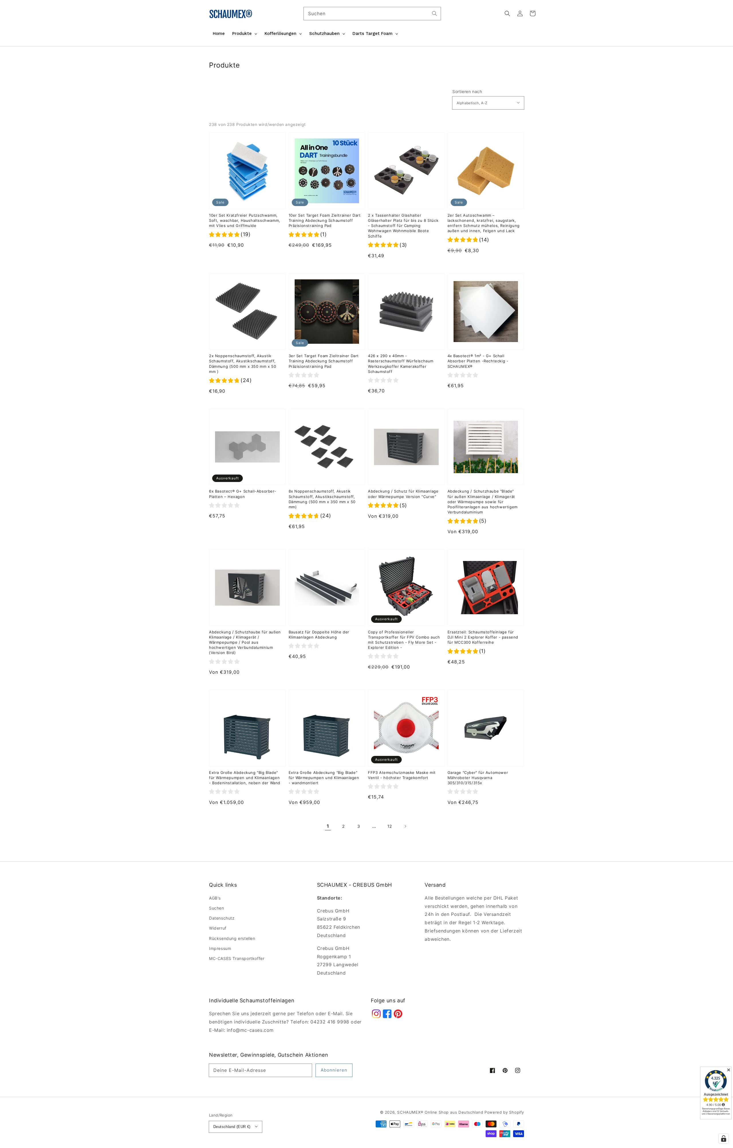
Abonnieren (334, 1070)
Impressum (220, 948)
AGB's (215, 898)
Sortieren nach (467, 92)
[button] (507, 13)
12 (389, 826)
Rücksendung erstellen (232, 938)
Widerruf (217, 928)
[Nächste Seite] (405, 826)
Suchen (216, 908)
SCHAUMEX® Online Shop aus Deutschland (440, 1112)
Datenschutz (222, 918)
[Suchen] (434, 13)
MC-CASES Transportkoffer (236, 958)
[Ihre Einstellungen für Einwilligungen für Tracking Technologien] (723, 1138)
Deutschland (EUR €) (232, 1127)
